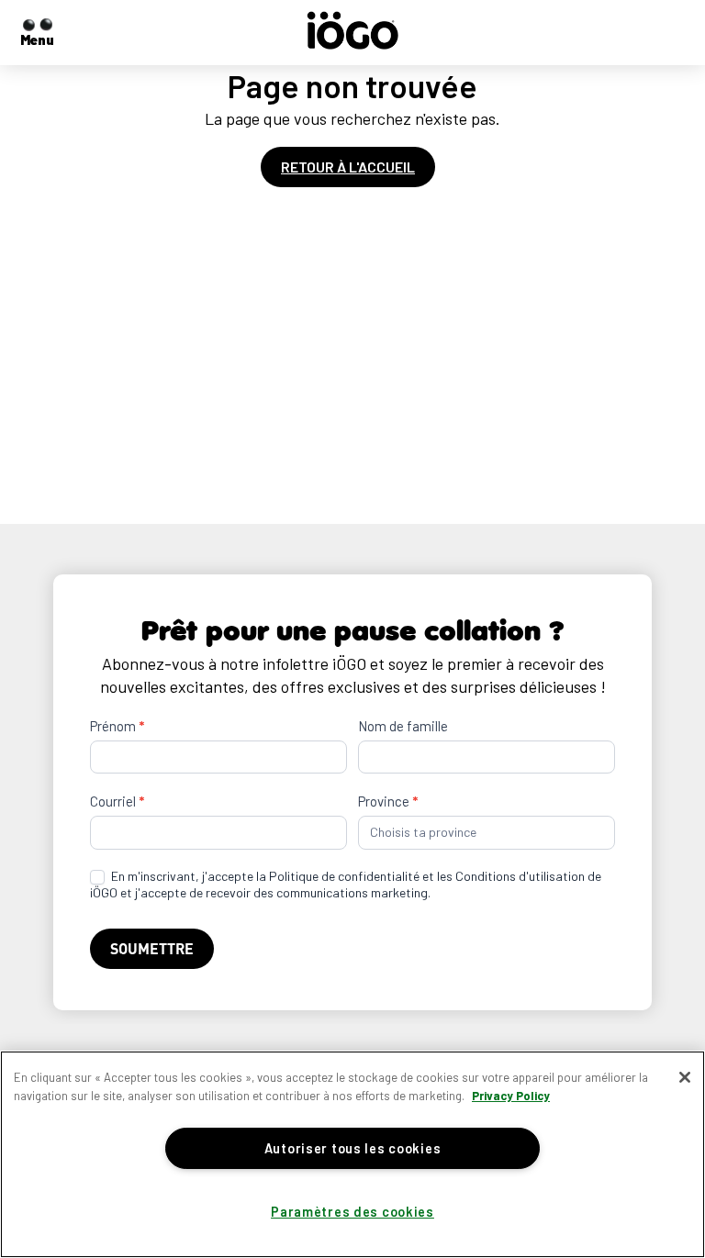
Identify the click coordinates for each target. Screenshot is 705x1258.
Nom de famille (403, 726)
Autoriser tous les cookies (353, 1148)
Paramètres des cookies (352, 1211)
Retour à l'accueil (348, 166)
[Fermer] (685, 1077)
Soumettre (152, 948)
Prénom (117, 726)
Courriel (117, 801)
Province (388, 801)
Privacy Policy (511, 1095)
